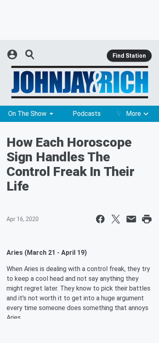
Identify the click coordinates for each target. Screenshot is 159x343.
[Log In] (13, 54)
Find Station (129, 55)
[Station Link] (79, 82)
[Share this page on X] (115, 219)
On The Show (27, 113)
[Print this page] (146, 219)
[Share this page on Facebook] (100, 219)
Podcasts (87, 113)
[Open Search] (30, 54)
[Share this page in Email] (131, 219)
